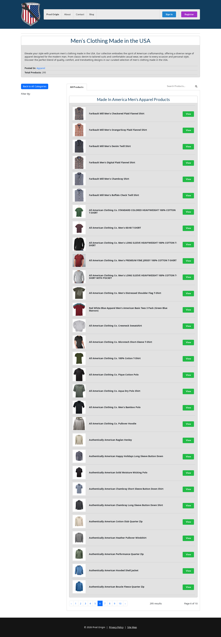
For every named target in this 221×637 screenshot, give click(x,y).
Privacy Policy (116, 627)
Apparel (41, 68)
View (188, 114)
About (67, 14)
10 (120, 603)
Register (189, 14)
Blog (91, 14)
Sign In (169, 14)
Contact (80, 14)
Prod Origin (52, 14)
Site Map (132, 627)
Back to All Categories (34, 86)
